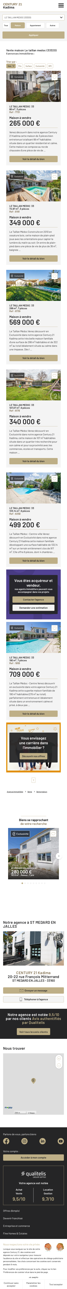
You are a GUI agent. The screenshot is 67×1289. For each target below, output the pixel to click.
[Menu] (61, 5)
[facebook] (6, 1141)
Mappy (32, 1113)
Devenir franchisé (13, 1218)
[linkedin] (42, 1141)
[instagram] (24, 1141)
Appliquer (33, 35)
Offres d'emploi (11, 1210)
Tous (6, 25)
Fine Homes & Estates (15, 1233)
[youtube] (61, 1141)
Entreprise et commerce (16, 1225)
